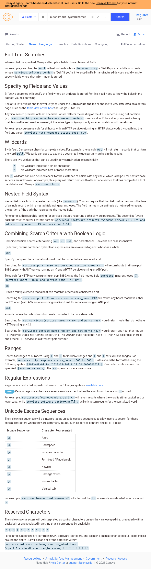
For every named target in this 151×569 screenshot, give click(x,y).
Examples (62, 44)
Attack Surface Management (63, 558)
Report (125, 34)
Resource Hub (32, 558)
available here (94, 385)
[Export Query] (106, 17)
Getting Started (15, 44)
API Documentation (133, 44)
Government (93, 558)
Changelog (101, 44)
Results (14, 34)
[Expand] (98, 17)
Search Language (40, 44)
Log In (139, 19)
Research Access (116, 558)
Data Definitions (81, 44)
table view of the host (40, 108)
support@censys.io (80, 562)
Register (142, 15)
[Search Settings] (43, 17)
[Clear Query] (92, 17)
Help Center (58, 562)
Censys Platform (106, 3)
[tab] (12, 34)
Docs (141, 34)
